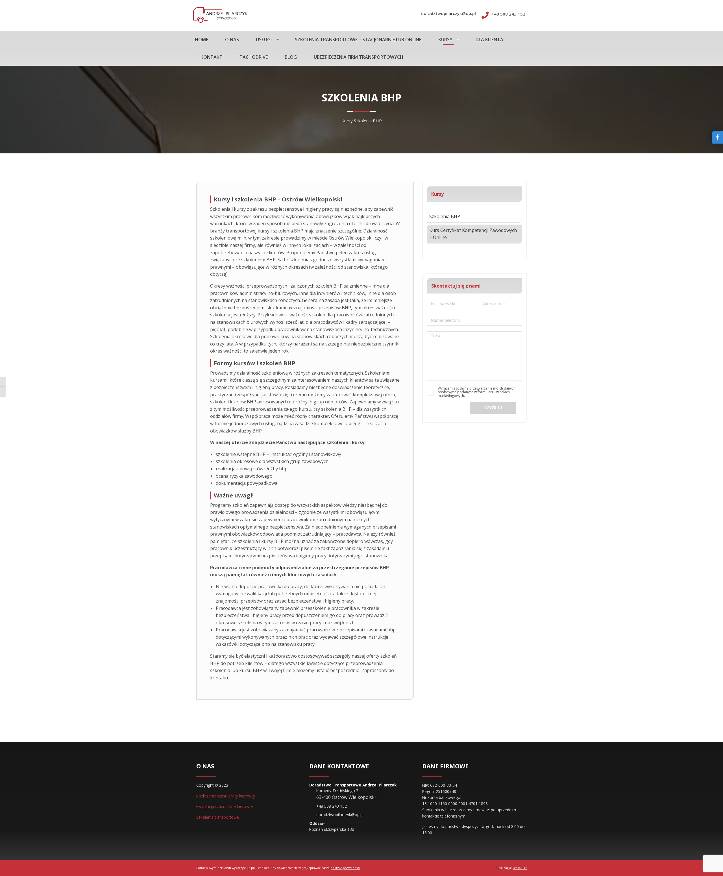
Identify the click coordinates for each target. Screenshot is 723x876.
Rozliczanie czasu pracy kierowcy (225, 796)
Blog (291, 57)
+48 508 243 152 (508, 13)
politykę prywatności (345, 868)
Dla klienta (489, 39)
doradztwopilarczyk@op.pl (448, 13)
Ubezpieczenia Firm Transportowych (358, 57)
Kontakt (212, 57)
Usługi (264, 39)
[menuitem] (204, 39)
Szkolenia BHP (444, 216)
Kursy (445, 39)
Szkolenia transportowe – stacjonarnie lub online (358, 39)
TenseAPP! (520, 868)
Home (201, 39)
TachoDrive (253, 57)
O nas (232, 39)
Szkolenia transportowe (217, 817)
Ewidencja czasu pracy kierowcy (224, 806)
